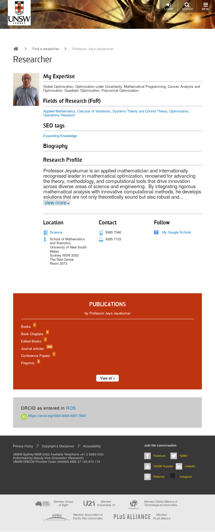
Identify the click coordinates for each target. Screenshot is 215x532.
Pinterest (158, 477)
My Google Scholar (176, 232)
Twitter (184, 456)
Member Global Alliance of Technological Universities (160, 503)
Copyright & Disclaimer (58, 446)
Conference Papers (37, 355)
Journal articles (36, 348)
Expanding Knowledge (60, 135)
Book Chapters (34, 333)
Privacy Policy (23, 446)
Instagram (186, 477)
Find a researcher (46, 49)
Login (168, 9)
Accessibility (92, 446)
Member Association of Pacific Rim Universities (88, 516)
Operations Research (59, 114)
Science (56, 232)
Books (28, 326)
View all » (107, 378)
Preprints (30, 362)
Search (187, 9)
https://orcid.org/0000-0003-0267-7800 (56, 415)
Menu (205, 9)
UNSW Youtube (163, 466)
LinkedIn (190, 466)
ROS (71, 408)
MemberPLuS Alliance (161, 516)
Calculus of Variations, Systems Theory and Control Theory (122, 110)
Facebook (159, 456)
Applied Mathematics (59, 110)
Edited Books (33, 341)
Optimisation (179, 110)
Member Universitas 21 (106, 503)
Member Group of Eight (63, 503)
